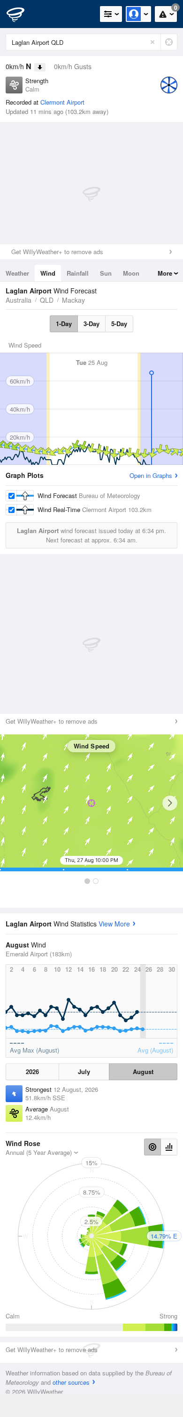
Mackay (73, 300)
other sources (71, 1382)
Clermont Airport (62, 102)
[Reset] (152, 42)
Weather (17, 273)
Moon (131, 273)
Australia (18, 300)
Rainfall (78, 273)
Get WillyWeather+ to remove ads (57, 251)
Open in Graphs (151, 475)
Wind (47, 273)
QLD (46, 300)
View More (114, 923)
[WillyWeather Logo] (21, 14)
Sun (106, 273)
